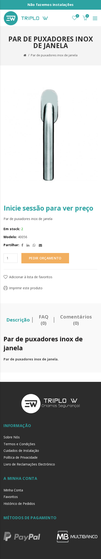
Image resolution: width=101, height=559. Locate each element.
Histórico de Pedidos (19, 503)
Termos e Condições (19, 444)
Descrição (18, 320)
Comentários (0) (76, 320)
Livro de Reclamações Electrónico (29, 464)
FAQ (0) (43, 320)
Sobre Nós (12, 437)
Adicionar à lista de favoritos (30, 277)
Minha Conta (13, 490)
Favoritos (11, 496)
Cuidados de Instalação (21, 450)
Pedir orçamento (45, 258)
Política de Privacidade (21, 457)
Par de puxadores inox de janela (54, 55)
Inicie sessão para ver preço (48, 208)
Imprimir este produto (26, 288)
